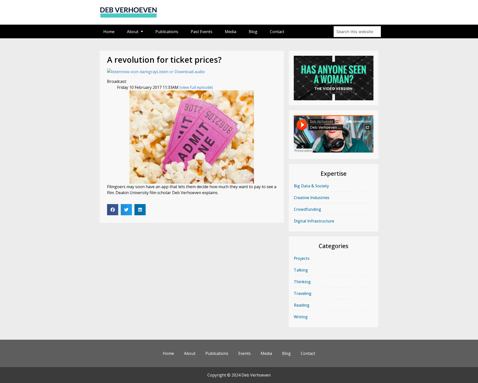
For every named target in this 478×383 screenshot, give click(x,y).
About (132, 31)
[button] (112, 209)
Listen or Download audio (181, 71)
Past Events (201, 31)
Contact (277, 31)
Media (230, 31)
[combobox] (357, 31)
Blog (253, 31)
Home (109, 31)
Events (244, 353)
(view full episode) (196, 87)
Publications (166, 31)
